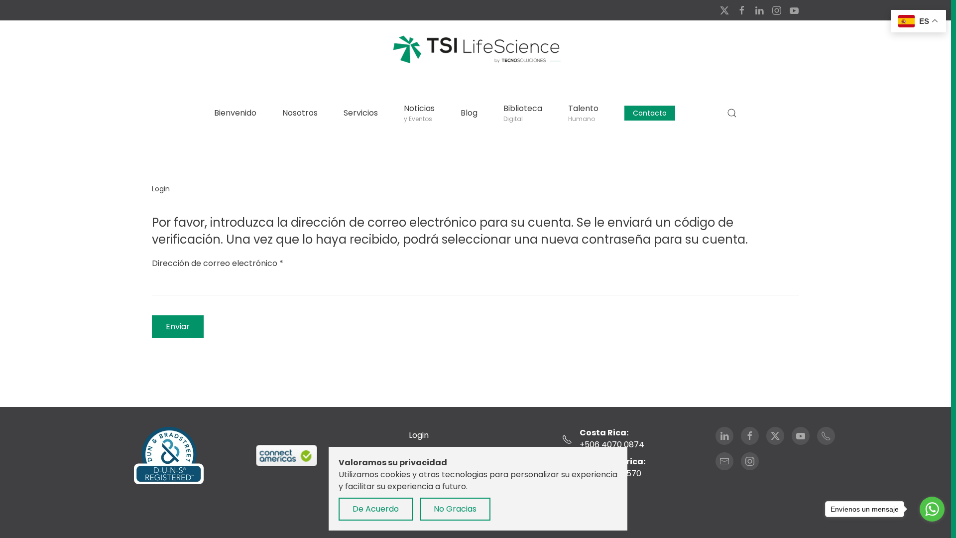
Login (419, 435)
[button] (732, 113)
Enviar (178, 326)
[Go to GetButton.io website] (932, 528)
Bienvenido (235, 113)
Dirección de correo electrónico (217, 263)
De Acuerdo (376, 509)
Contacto (650, 113)
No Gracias (455, 509)
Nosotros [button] (300, 113)
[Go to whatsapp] (932, 509)
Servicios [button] (361, 113)
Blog (469, 113)
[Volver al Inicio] (475, 48)
